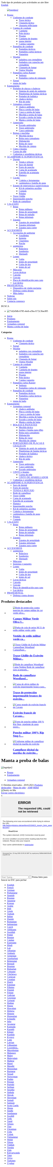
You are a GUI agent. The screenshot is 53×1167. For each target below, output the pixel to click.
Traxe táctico (25, 20)
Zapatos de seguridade (29, 222)
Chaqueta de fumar (28, 67)
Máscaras (17, 269)
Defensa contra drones (23, 290)
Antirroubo (18, 122)
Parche (22, 243)
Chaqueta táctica (26, 23)
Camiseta (23, 30)
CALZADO (13, 204)
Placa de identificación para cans (28, 280)
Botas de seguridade (28, 212)
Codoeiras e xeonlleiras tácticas (27, 154)
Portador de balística (28, 96)
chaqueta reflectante (28, 25)
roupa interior (25, 41)
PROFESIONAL (15, 285)
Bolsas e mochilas (21, 133)
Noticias (11, 296)
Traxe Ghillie (19, 196)
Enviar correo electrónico (13, 793)
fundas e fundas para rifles (31, 430)
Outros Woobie (26, 70)
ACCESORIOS (14, 230)
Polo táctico (24, 33)
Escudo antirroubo (27, 125)
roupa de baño (19, 83)
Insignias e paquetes (22, 564)
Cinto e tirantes (20, 149)
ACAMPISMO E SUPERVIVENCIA (25, 157)
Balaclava (23, 248)
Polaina (22, 193)
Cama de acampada (28, 170)
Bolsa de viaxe (26, 143)
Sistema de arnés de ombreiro (32, 91)
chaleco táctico (26, 99)
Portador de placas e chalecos (26, 88)
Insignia (22, 238)
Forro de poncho (26, 167)
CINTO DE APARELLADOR (33, 477)
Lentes (16, 256)
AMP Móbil (33, 787)
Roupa (10, 15)
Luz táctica (18, 283)
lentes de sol (24, 267)
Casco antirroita (26, 130)
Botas (15, 206)
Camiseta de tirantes (28, 38)
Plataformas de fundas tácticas (33, 93)
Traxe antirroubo (26, 128)
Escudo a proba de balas (30, 117)
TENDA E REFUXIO (23, 490)
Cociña (16, 178)
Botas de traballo (26, 214)
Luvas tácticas (19, 272)
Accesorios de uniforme (24, 233)
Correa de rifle (19, 151)
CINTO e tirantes (21, 472)
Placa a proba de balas (29, 109)
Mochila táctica (26, 136)
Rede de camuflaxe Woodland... (24, 677)
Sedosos (22, 75)
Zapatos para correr (28, 227)
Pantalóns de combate (23, 46)
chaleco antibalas (27, 107)
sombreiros (18, 246)
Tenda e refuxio (26, 162)
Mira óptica (18, 293)
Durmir (16, 159)
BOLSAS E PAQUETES (25, 425)
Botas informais (26, 217)
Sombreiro (24, 251)
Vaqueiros (23, 54)
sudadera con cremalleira (30, 59)
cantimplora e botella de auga (32, 183)
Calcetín (17, 275)
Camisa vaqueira (26, 44)
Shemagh (23, 254)
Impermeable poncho (23, 199)
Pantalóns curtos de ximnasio (32, 78)
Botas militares (26, 209)
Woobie (16, 57)
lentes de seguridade (28, 262)
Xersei (16, 80)
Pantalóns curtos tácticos (30, 51)
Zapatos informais (27, 225)
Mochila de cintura (27, 146)
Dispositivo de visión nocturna (27, 288)
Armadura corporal (22, 104)
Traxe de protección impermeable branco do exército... (27, 695)
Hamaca (22, 175)
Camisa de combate (22, 28)
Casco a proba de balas (29, 112)
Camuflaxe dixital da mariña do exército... (25, 751)
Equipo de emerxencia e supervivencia (31, 185)
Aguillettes (24, 235)
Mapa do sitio (19, 787)
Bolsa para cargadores (29, 138)
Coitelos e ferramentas (29, 180)
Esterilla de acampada (29, 172)
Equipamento (13, 86)
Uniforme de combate (23, 17)
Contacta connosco (16, 301)
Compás (22, 191)
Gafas (21, 259)
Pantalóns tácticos (27, 49)
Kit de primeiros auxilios (30, 188)
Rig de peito (24, 101)
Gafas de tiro (25, 264)
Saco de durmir (26, 164)
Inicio (9, 316)
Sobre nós (11, 298)
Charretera (24, 241)
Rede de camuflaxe (22, 201)
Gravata (16, 277)
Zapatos (16, 220)
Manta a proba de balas (29, 120)
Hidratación (24, 141)
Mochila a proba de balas (30, 115)
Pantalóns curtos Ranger (24, 72)
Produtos (11, 318)
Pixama (22, 36)
